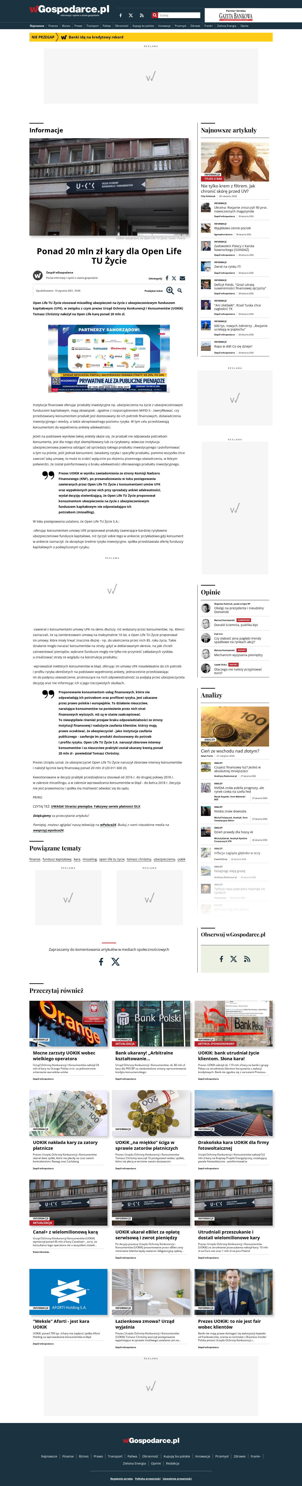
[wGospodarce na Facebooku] (120, 15)
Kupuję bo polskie (143, 26)
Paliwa (107, 26)
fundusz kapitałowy (57, 859)
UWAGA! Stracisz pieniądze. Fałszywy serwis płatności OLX (95, 806)
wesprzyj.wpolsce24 (48, 830)
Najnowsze (37, 26)
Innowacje (164, 26)
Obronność (121, 26)
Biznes (66, 26)
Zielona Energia (226, 26)
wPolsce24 (108, 825)
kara (77, 859)
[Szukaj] (155, 15)
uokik (181, 859)
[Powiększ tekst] (170, 291)
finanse (34, 859)
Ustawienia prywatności (177, 1478)
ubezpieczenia (164, 859)
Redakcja (172, 1463)
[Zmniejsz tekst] (180, 290)
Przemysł (180, 26)
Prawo (78, 26)
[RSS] (141, 15)
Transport (92, 26)
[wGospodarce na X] (130, 15)
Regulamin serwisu (121, 1478)
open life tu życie (111, 859)
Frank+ (209, 26)
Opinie (244, 26)
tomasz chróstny (139, 859)
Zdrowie (195, 26)
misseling (90, 859)
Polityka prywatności (148, 1478)
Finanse (53, 26)
